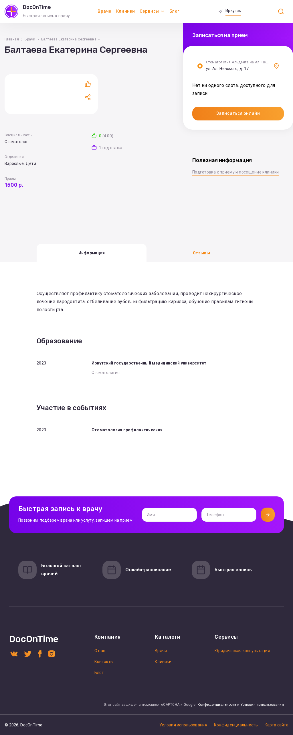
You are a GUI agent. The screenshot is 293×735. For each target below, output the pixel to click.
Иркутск (233, 10)
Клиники (125, 11)
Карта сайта (276, 725)
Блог (174, 11)
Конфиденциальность (217, 705)
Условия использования (262, 705)
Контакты (103, 662)
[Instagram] (51, 653)
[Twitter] (28, 653)
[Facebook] (40, 653)
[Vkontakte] (14, 653)
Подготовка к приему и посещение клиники (235, 172)
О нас (99, 651)
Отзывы (201, 253)
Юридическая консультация (242, 651)
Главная (12, 39)
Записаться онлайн (238, 113)
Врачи (105, 11)
